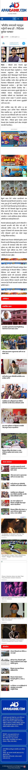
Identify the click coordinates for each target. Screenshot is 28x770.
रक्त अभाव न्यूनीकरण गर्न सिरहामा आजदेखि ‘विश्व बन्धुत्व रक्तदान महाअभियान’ (13, 427)
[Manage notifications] (24, 767)
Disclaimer (17, 768)
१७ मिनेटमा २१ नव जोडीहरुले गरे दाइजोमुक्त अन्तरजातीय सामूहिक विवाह (18, 687)
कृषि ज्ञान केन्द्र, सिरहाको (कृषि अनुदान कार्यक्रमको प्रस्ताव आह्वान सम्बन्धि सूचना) (18, 662)
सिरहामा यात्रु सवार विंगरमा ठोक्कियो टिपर (17, 669)
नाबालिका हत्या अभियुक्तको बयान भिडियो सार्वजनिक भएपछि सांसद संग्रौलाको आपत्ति (13, 402)
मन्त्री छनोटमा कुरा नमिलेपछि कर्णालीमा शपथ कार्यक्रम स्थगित (13, 377)
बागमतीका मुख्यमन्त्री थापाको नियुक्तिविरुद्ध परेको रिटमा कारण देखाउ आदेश (13, 328)
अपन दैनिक (6, 37)
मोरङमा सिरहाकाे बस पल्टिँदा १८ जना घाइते (18, 652)
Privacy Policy (11, 768)
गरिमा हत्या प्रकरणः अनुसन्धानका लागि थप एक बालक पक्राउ (13, 353)
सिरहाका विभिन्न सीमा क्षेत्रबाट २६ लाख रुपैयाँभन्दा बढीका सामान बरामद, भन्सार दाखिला (12, 452)
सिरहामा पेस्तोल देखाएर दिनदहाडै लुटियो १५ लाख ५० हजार (17, 679)
